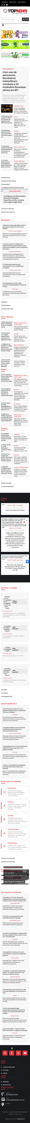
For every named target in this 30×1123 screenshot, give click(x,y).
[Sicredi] (15, 54)
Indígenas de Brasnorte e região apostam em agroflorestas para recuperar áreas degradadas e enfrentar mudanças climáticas (21, 352)
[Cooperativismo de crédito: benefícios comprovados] (7, 628)
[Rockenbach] (5, 184)
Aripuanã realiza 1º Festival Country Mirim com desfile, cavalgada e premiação (14, 1037)
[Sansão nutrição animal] (8, 181)
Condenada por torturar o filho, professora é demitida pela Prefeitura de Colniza (14, 293)
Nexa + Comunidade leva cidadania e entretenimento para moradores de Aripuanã (14, 772)
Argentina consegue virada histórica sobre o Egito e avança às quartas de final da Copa (20, 473)
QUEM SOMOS (12, 2)
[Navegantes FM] (6, 696)
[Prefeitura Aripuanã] (15, 34)
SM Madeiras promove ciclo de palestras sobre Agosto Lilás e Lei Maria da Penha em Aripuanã (17, 806)
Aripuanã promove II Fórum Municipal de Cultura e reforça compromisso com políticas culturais (15, 756)
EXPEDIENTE (5, 2)
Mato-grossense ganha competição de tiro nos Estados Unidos (21, 328)
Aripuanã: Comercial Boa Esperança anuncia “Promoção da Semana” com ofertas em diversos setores (17, 834)
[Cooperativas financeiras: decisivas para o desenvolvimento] (7, 671)
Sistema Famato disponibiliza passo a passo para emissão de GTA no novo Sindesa (15, 235)
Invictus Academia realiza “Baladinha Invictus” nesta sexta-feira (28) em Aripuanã (21, 110)
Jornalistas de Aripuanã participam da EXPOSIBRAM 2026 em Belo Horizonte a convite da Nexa (16, 793)
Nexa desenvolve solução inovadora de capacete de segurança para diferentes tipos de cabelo (20, 123)
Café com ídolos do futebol (15, 510)
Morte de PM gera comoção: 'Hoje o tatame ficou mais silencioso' (19, 363)
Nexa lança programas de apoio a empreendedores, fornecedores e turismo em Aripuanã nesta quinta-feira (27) (21, 153)
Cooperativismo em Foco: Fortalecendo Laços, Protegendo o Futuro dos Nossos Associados (14, 615)
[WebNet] (4, 302)
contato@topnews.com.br (15, 1100)
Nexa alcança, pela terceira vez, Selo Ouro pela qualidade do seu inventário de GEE (14, 999)
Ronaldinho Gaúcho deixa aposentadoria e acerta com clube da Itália (21, 439)
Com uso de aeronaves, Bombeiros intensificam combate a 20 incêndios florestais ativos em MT (14, 81)
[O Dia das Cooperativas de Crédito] (7, 649)
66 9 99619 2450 (12, 1095)
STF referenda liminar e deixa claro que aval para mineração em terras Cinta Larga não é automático (21, 382)
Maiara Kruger (15, 601)
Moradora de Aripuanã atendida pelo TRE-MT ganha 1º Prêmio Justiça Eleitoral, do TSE (15, 567)
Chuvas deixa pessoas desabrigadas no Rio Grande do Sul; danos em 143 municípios (21, 408)
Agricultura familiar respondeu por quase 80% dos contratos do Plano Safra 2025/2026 (21, 422)
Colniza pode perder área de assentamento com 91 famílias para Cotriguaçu (14, 274)
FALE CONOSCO (22, 2)
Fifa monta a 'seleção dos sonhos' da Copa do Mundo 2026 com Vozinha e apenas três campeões (20, 460)
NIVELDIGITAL (21, 1119)
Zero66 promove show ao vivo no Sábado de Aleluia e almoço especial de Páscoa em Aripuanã (14, 719)
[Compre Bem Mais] (7, 308)
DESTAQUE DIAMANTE (14, 882)
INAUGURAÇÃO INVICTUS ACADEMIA (15, 876)
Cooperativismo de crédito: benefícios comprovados (14, 637)
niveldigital (7, 1084)
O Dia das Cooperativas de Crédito (13, 656)
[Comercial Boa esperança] (15, 44)
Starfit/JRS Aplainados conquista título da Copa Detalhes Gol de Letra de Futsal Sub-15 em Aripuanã (17, 820)
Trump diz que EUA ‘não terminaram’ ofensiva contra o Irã (20, 449)
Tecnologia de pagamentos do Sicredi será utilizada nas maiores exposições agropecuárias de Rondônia (21, 396)
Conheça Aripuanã (9, 1067)
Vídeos (5, 1073)
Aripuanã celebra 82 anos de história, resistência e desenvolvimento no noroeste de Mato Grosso (14, 737)
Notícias (5, 1070)
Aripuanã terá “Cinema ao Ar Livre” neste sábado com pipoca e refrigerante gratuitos (17, 847)
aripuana (6, 1081)
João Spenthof (15, 627)
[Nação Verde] (5, 177)
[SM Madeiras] (5, 305)
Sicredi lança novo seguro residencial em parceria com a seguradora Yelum (20, 338)
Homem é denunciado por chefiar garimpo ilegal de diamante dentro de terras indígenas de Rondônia (21, 166)
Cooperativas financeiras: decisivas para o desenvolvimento (14, 681)
